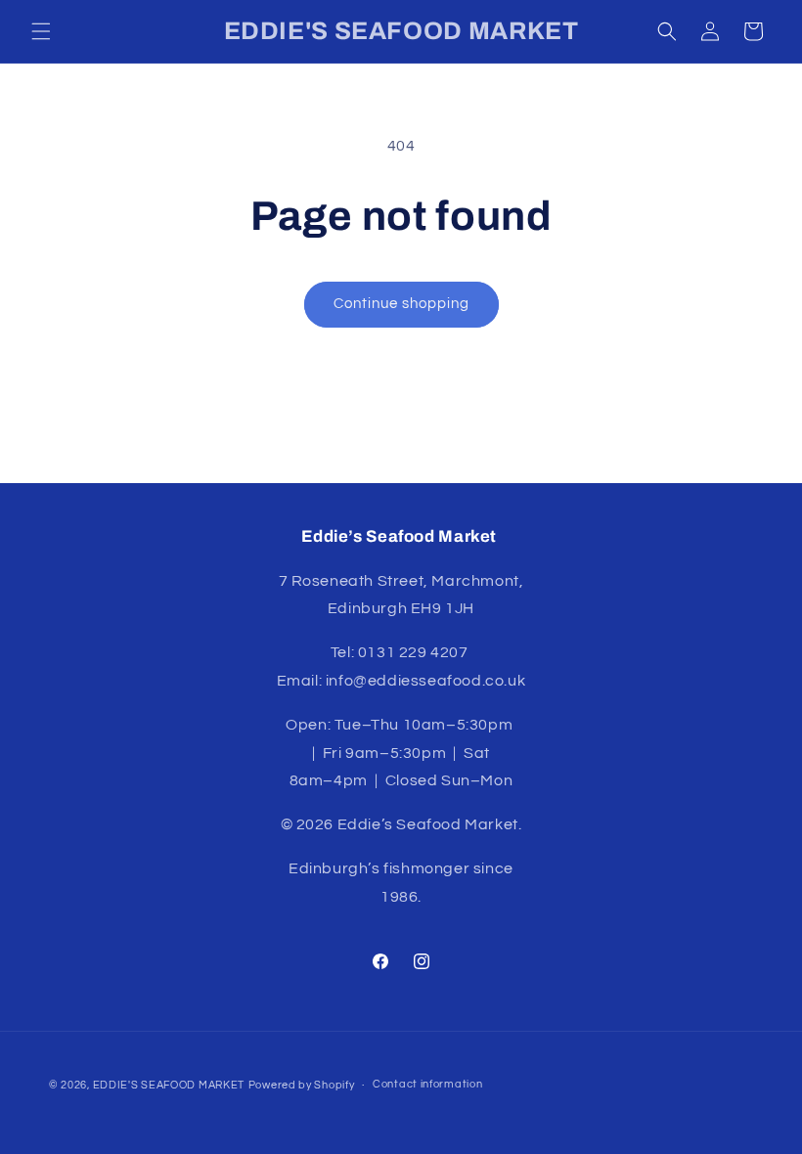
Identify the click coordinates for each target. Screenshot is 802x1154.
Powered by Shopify (301, 1085)
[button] (41, 31)
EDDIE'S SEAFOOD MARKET (169, 1085)
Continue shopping (401, 303)
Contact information (427, 1084)
